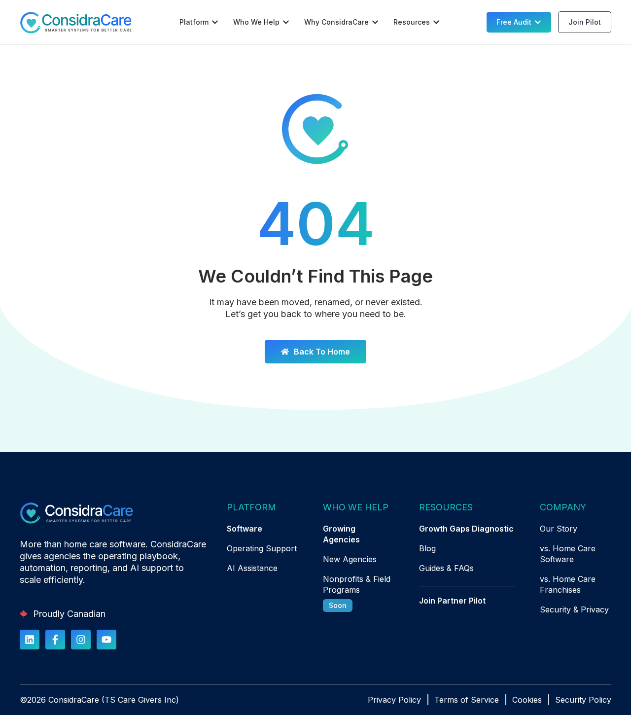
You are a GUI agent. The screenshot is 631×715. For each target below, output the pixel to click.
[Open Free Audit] (537, 22)
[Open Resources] (436, 22)
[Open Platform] (214, 22)
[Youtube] (106, 639)
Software (244, 529)
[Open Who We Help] (285, 22)
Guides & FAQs (446, 568)
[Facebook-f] (55, 639)
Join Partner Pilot (452, 601)
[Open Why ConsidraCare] (375, 22)
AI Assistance (252, 568)
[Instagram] (81, 639)
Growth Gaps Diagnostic (466, 529)
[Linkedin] (29, 639)
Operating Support (262, 548)
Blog (427, 548)
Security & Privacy (574, 609)
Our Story (558, 529)
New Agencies (350, 559)
